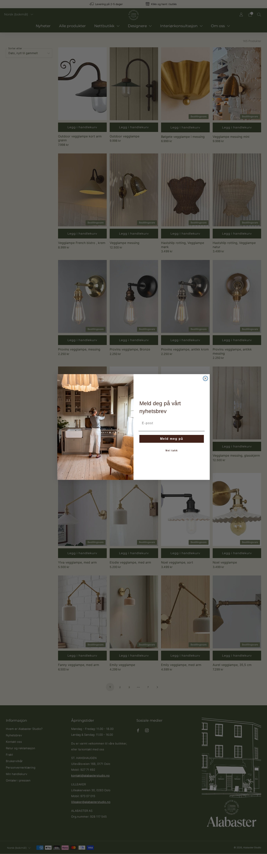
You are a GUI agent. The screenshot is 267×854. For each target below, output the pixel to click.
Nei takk (172, 450)
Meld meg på (171, 438)
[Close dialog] (205, 378)
